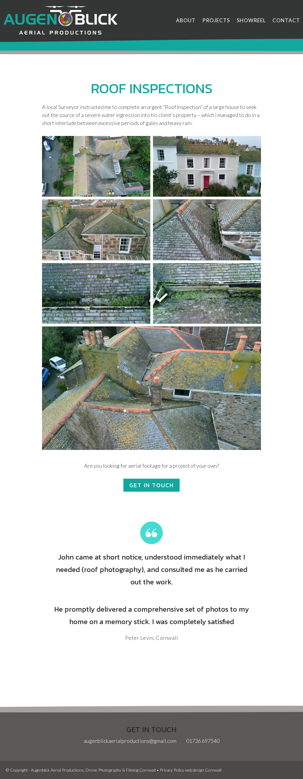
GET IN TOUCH (151, 485)
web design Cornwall (203, 769)
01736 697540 (202, 741)
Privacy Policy (172, 769)
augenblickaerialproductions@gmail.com (130, 741)
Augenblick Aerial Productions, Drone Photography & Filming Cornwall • (95, 769)
